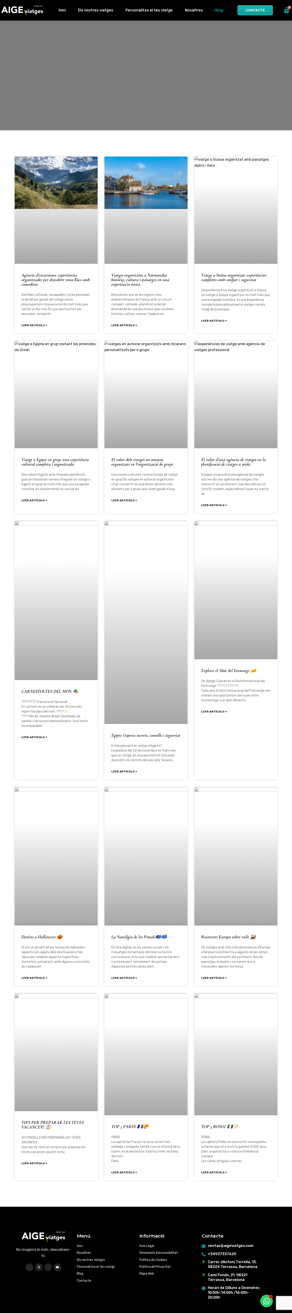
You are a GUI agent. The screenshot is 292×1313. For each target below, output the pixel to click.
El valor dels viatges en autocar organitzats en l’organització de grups (142, 462)
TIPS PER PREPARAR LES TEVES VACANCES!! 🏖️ (52, 1125)
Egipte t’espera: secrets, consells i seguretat (145, 735)
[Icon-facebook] (30, 1267)
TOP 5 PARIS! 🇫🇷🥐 (130, 1126)
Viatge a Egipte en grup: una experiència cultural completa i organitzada (55, 462)
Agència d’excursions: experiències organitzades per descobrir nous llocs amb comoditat (55, 279)
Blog (219, 10)
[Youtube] (57, 1267)
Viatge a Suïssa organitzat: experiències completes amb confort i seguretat (233, 277)
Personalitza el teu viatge (149, 10)
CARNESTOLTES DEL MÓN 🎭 (49, 691)
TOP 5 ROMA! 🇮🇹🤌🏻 (219, 1126)
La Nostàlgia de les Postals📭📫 (139, 937)
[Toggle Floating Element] (266, 1301)
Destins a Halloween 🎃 (42, 937)
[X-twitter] (39, 1267)
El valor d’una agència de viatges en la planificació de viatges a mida (233, 462)
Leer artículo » (34, 325)
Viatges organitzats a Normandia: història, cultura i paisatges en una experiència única (140, 279)
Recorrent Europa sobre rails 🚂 (228, 937)
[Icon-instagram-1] (48, 1267)
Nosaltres (194, 10)
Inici (62, 10)
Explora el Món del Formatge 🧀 (228, 670)
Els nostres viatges (95, 10)
